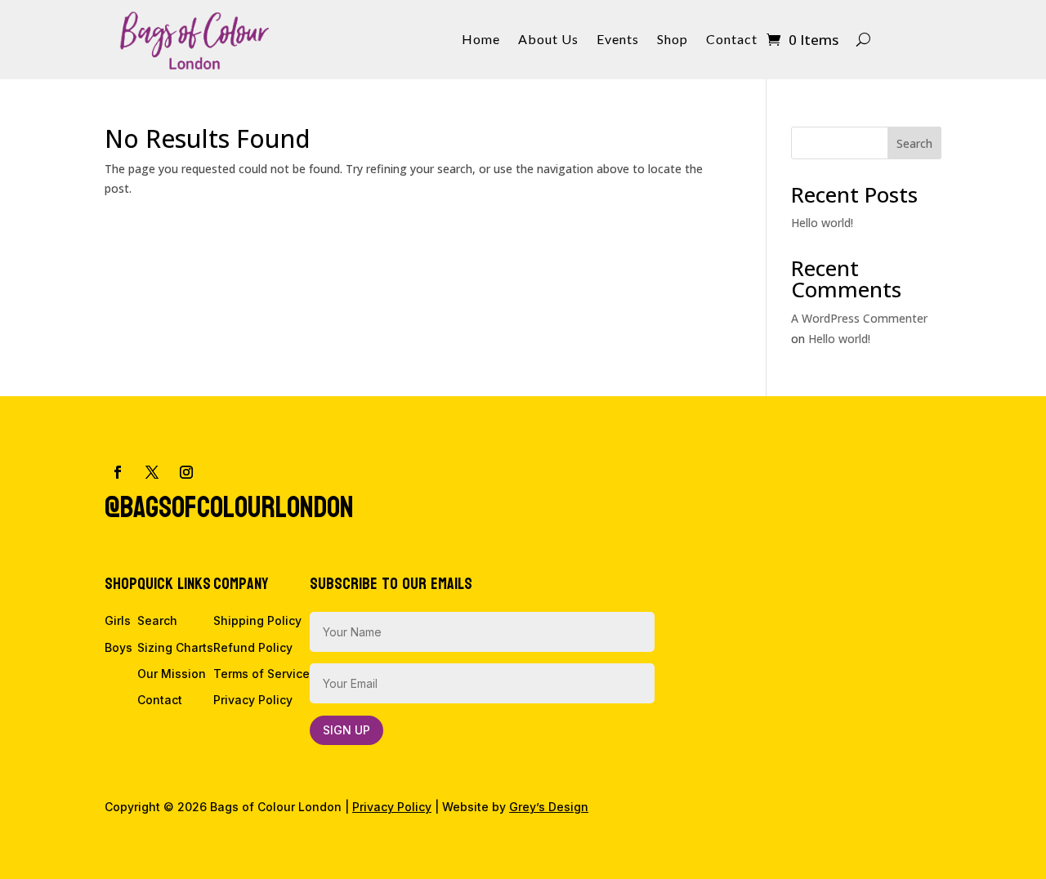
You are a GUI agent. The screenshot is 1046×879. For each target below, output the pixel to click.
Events (618, 40)
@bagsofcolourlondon (229, 507)
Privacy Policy (253, 700)
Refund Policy (253, 647)
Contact (732, 40)
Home (481, 40)
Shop (672, 40)
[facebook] (118, 472)
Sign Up (346, 730)
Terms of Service (261, 673)
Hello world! (822, 222)
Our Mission (171, 673)
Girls (118, 620)
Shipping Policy (257, 620)
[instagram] (186, 472)
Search (914, 143)
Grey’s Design (548, 807)
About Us (548, 40)
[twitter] (152, 472)
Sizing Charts (175, 647)
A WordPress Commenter (859, 318)
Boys (118, 647)
